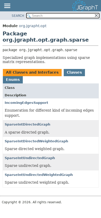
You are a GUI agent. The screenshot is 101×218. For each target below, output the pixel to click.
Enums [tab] (13, 79)
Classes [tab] (74, 72)
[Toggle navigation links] (7, 6)
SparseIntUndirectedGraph (30, 158)
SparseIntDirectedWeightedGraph (36, 141)
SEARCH (18, 16)
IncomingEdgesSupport (26, 103)
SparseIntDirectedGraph (27, 124)
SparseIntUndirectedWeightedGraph (39, 175)
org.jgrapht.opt (32, 26)
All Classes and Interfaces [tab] (32, 72)
